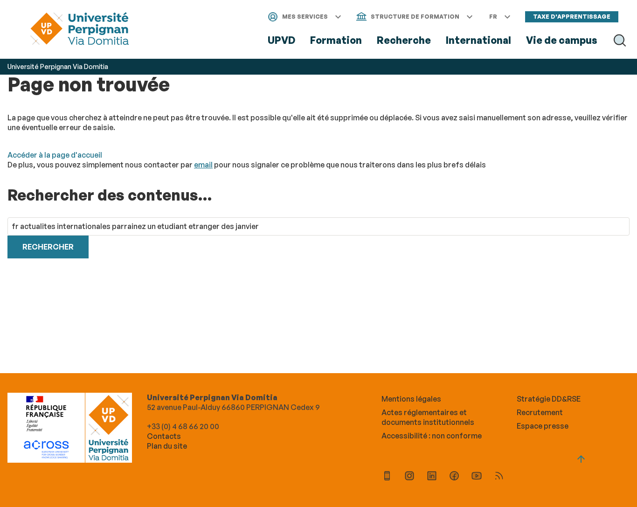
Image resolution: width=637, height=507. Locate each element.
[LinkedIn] (431, 477)
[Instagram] (409, 477)
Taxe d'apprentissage (571, 16)
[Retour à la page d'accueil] (79, 29)
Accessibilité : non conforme (431, 435)
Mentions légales (411, 398)
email (203, 164)
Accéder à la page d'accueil (54, 155)
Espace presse (542, 426)
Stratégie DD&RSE (549, 398)
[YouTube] (476, 477)
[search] (318, 226)
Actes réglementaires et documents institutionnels (427, 417)
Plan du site (167, 446)
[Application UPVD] (387, 477)
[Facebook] (454, 477)
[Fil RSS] (499, 477)
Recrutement (540, 412)
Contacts (164, 436)
